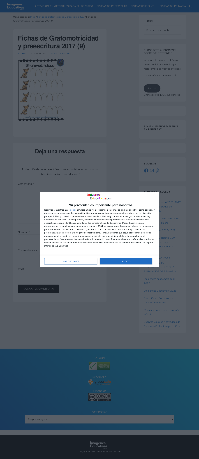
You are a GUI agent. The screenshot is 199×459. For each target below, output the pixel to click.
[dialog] (99, 229)
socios (73, 210)
